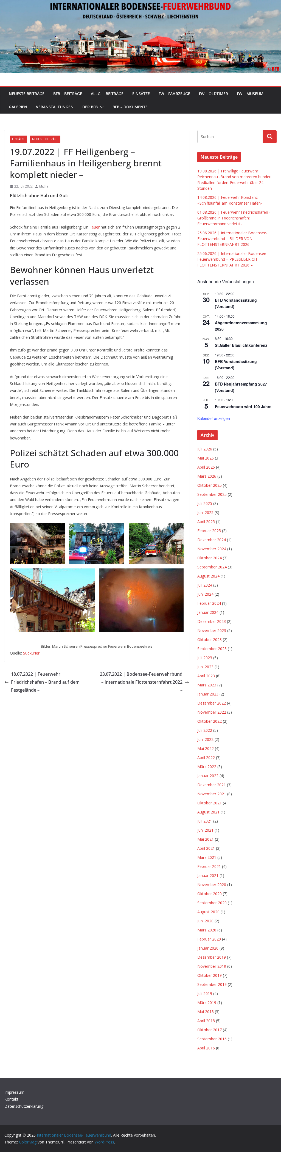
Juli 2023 (204, 657)
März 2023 (206, 685)
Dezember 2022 (211, 703)
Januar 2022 (207, 775)
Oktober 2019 (209, 975)
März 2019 (206, 1002)
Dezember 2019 (211, 957)
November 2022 (211, 712)
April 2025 (206, 521)
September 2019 (212, 984)
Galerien (18, 106)
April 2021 (206, 848)
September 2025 (212, 494)
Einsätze (141, 93)
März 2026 (206, 476)
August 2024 (208, 576)
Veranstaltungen (55, 106)
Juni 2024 (205, 594)
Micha (43, 186)
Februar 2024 (209, 603)
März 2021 (206, 857)
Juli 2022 (204, 730)
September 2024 (212, 567)
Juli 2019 (204, 993)
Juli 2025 (204, 503)
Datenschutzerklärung (23, 1106)
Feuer (94, 227)
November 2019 (211, 966)
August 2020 (208, 911)
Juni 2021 (205, 830)
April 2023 (206, 675)
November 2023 (211, 630)
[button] (101, 107)
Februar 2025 (209, 530)
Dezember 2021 (211, 784)
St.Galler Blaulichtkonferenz (241, 345)
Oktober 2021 (209, 802)
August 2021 (208, 812)
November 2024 (211, 548)
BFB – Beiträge (67, 93)
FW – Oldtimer (213, 93)
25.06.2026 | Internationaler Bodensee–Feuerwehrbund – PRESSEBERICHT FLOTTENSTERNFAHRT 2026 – (232, 259)
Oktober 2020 (209, 893)
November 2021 (211, 793)
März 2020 (206, 930)
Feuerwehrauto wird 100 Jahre (243, 406)
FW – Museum (250, 93)
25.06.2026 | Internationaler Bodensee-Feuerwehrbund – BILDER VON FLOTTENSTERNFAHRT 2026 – (232, 238)
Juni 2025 (205, 512)
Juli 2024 (204, 585)
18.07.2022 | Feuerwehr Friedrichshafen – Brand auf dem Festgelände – (45, 682)
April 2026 (206, 467)
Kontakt (11, 1099)
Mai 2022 (205, 748)
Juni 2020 (205, 920)
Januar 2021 (207, 875)
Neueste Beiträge (26, 93)
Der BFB (90, 106)
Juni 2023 (205, 666)
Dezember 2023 (211, 621)
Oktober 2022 (209, 721)
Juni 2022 (205, 739)
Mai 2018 (205, 1011)
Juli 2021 (204, 821)
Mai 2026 (205, 458)
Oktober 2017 (209, 1029)
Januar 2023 (207, 694)
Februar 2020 (209, 939)
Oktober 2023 (209, 639)
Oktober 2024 (209, 557)
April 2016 (206, 1048)
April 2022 (206, 757)
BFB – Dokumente (130, 106)
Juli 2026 (204, 449)
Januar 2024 (207, 612)
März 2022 (206, 766)
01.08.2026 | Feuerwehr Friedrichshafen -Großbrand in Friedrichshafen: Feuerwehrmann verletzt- (234, 218)
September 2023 (212, 648)
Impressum (14, 1092)
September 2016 (212, 1038)
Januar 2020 (207, 948)
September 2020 (212, 902)
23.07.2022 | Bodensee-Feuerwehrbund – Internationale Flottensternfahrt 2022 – (141, 682)
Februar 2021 (209, 866)
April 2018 (206, 1020)
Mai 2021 (205, 839)
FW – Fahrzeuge (174, 93)
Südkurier (31, 653)
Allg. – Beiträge (107, 93)
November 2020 (211, 884)
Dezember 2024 (211, 539)
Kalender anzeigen (213, 418)
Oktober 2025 (209, 485)
